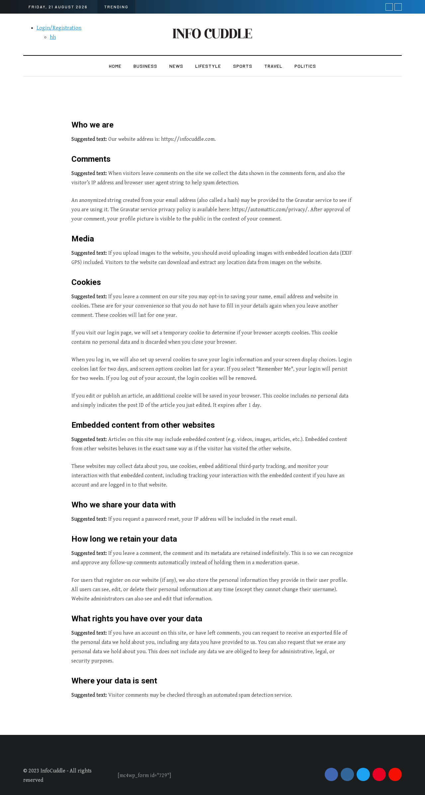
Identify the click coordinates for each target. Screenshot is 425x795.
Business (145, 66)
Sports (242, 66)
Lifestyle (208, 66)
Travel (273, 66)
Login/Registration (59, 28)
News (176, 66)
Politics (305, 66)
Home (115, 66)
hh (53, 37)
